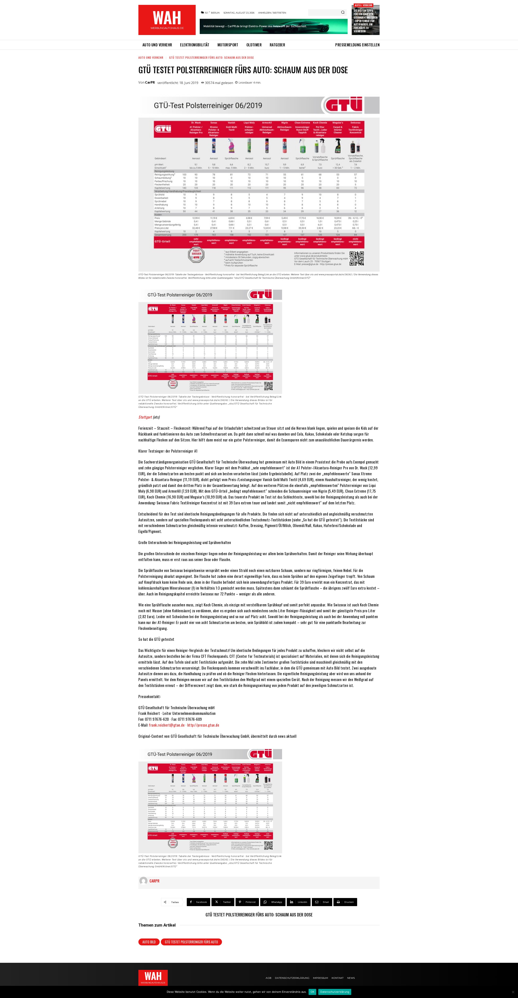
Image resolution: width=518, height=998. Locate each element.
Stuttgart (145, 417)
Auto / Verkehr (363, 5)
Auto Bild (149, 942)
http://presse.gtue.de (203, 725)
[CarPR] (144, 881)
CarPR (150, 82)
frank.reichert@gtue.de (167, 725)
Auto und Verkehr (150, 57)
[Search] (343, 12)
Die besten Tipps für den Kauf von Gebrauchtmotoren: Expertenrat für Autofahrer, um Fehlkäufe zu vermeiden (365, 21)
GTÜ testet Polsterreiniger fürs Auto (191, 942)
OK (312, 991)
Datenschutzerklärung (334, 991)
